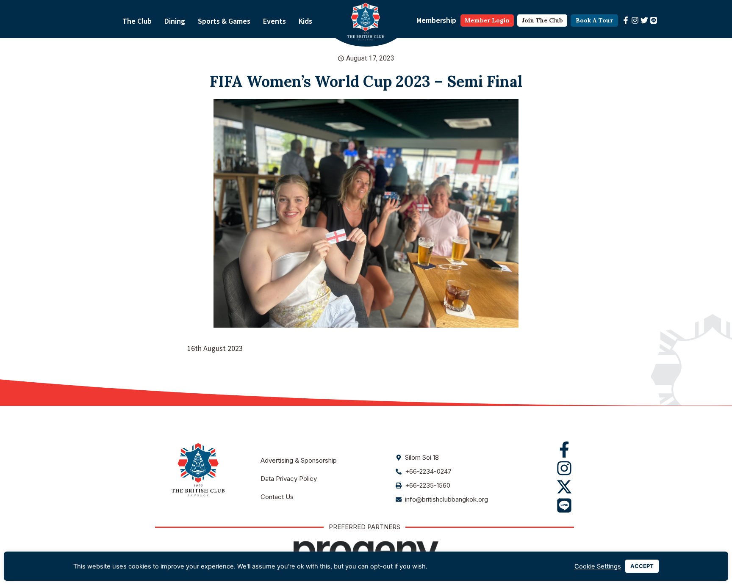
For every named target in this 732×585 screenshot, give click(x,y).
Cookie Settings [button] (597, 566)
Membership (436, 20)
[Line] (653, 20)
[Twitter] (644, 20)
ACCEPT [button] (642, 566)
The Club (137, 21)
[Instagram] (635, 20)
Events (274, 21)
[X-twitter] (564, 487)
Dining (174, 21)
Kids (305, 21)
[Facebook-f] (625, 20)
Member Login (487, 20)
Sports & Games (224, 21)
